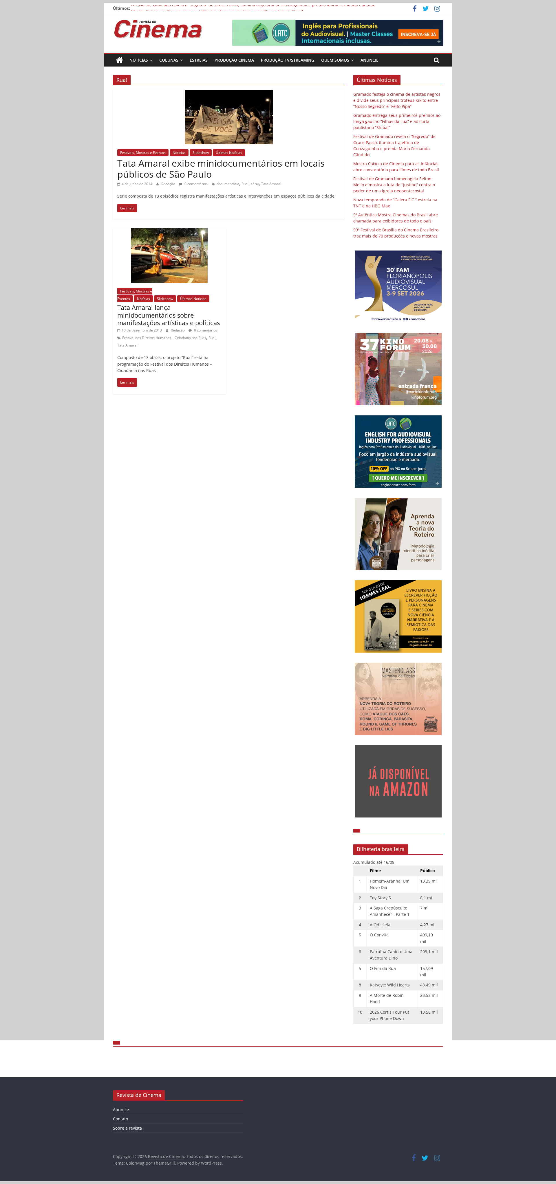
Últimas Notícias (229, 152)
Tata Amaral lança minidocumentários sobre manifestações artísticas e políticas (168, 315)
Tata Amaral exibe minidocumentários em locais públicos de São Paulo (221, 168)
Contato (120, 1119)
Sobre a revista (127, 1128)
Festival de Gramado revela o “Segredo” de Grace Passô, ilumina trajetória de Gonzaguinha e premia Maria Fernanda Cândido (253, 8)
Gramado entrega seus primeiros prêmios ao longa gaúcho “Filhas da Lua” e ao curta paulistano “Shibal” (396, 121)
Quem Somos (335, 60)
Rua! (245, 183)
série (255, 183)
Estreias (199, 60)
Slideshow (201, 152)
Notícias (138, 60)
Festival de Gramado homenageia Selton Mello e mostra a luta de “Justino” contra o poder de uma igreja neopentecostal (394, 185)
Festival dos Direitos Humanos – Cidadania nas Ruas (164, 337)
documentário (228, 183)
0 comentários (196, 183)
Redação (168, 183)
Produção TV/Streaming (287, 60)
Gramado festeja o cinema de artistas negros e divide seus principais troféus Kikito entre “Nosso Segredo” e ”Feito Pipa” (396, 100)
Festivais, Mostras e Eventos (143, 152)
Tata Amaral (271, 183)
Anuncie (369, 60)
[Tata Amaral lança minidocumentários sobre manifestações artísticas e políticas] (169, 232)
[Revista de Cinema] (119, 60)
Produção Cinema (234, 60)
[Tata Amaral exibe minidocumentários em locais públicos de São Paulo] (229, 93)
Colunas (168, 60)
